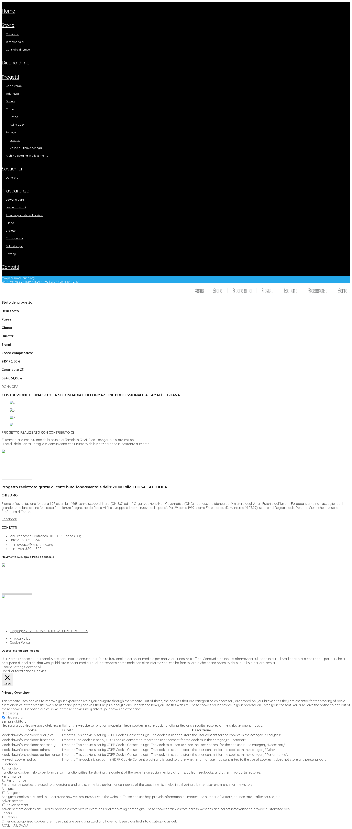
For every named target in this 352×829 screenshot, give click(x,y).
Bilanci (10, 223)
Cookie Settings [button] (13, 667)
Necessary (15, 717)
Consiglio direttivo (18, 49)
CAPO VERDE (14, 86)
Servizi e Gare (15, 199)
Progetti (10, 77)
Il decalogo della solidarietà (24, 215)
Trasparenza (16, 191)
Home (8, 11)
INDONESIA (12, 93)
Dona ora (12, 177)
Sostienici (12, 169)
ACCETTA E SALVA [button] (15, 825)
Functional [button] (9, 764)
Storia (8, 25)
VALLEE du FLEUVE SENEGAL (26, 148)
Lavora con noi (16, 207)
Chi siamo (12, 34)
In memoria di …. (17, 42)
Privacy (11, 254)
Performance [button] (11, 776)
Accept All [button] (33, 667)
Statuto (11, 230)
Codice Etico (14, 238)
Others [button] (7, 813)
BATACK (14, 117)
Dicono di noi (16, 63)
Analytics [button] (8, 789)
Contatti (10, 267)
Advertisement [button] (12, 801)
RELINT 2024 (17, 124)
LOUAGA (15, 140)
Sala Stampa (14, 246)
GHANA (10, 101)
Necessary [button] (10, 713)
